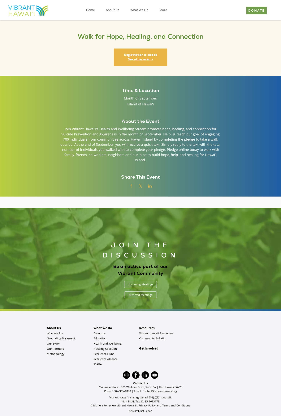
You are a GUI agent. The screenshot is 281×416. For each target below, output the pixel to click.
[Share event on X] (140, 186)
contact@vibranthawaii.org (160, 391)
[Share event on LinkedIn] (150, 186)
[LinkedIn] (145, 375)
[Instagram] (126, 375)
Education (99, 338)
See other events (140, 59)
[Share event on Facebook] (131, 186)
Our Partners (55, 348)
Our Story (53, 343)
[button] (112, 10)
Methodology (55, 354)
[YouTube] (154, 375)
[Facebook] (136, 375)
